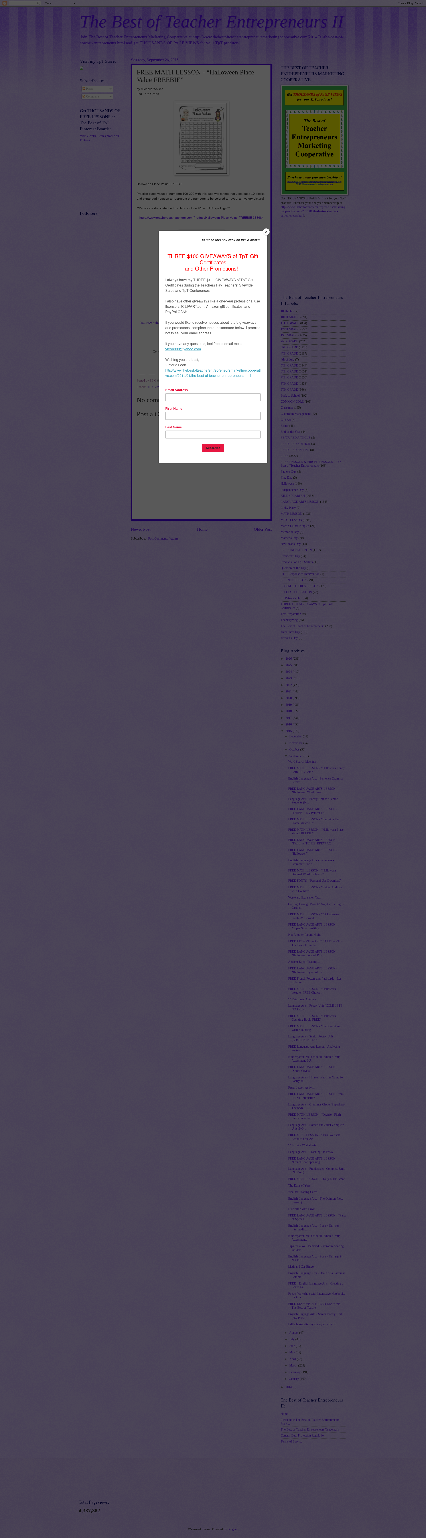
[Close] (266, 231)
